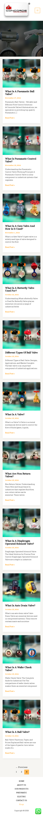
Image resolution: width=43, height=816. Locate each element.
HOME (21, 781)
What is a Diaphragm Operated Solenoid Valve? (19, 542)
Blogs (21, 804)
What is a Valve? (14, 414)
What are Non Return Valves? (17, 475)
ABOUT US (21, 785)
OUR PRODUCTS (21, 789)
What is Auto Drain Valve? (20, 605)
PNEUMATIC (21, 793)
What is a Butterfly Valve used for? (19, 289)
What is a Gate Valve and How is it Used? (20, 227)
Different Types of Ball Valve (21, 352)
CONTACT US (21, 800)
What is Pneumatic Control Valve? (20, 160)
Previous (21, 767)
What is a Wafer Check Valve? (18, 669)
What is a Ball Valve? (17, 732)
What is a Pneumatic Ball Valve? (19, 93)
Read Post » (10, 118)
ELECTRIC (21, 796)
